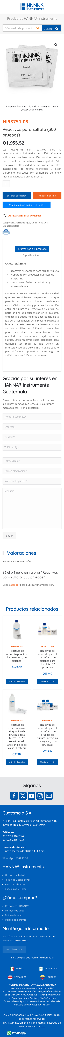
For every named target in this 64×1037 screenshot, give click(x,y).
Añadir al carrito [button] (17, 681)
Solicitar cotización (16, 195)
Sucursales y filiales (15, 888)
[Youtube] (31, 796)
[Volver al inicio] (32, 7)
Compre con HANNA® (17, 906)
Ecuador (51, 976)
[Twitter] (23, 796)
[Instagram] (40, 796)
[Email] (49, 796)
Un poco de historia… (16, 875)
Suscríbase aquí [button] (14, 949)
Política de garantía (15, 919)
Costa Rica (20, 976)
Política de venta (14, 915)
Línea (34, 222)
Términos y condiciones (18, 879)
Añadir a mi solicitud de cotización (26, 205)
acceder (14, 584)
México (20, 968)
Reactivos (43, 222)
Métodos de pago (14, 910)
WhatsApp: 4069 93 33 (15, 858)
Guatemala (51, 968)
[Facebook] (14, 796)
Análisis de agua (22, 222)
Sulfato (15, 225)
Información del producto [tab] (32, 248)
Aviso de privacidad (15, 884)
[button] (55, 7)
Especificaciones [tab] (32, 255)
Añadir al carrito (47, 195)
